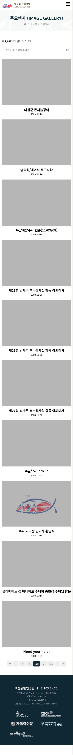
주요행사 (45, 24)
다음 (57, 663)
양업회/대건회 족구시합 (36, 169)
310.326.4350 (40, 696)
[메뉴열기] (67, 4)
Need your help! (36, 651)
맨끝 (63, 663)
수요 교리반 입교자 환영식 (36, 530)
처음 (9, 663)
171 (22, 664)
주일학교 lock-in (36, 470)
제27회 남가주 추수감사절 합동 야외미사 (36, 290)
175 (51, 664)
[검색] (67, 50)
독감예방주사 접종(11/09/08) (36, 230)
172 (29, 664)
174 (43, 664)
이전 (15, 663)
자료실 (33, 24)
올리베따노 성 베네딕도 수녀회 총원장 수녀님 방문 (36, 591)
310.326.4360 (39, 699)
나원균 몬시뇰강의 (36, 109)
